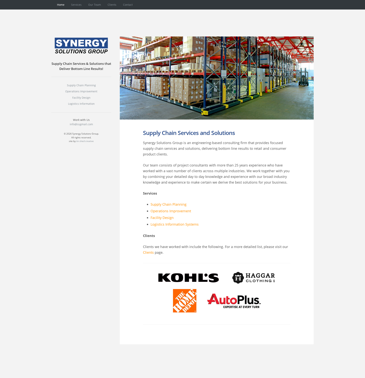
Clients (112, 4)
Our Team (94, 4)
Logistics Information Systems (175, 224)
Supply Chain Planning (168, 204)
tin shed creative (85, 141)
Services (76, 4)
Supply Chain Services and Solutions (189, 133)
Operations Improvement (171, 211)
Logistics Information (81, 103)
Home (60, 4)
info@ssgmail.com (81, 124)
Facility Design (162, 217)
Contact (128, 4)
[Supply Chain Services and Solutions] (217, 78)
